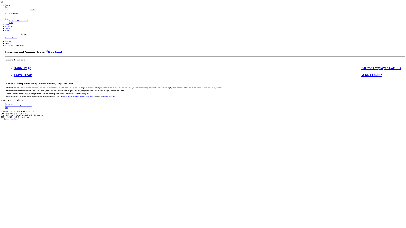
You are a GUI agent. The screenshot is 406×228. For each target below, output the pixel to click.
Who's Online (371, 75)
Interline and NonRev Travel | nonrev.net (18, 106)
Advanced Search (11, 38)
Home (7, 19)
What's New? (9, 26)
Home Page (22, 68)
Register (8, 5)
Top (6, 108)
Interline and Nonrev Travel (18, 21)
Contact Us (9, 104)
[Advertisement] (205, 75)
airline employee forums (71, 97)
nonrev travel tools (110, 97)
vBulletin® (13, 113)
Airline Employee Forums (381, 68)
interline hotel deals (86, 97)
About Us (17, 119)
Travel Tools (23, 75)
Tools (7, 30)
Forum (7, 25)
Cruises (7, 28)
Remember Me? (12, 13)
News (11, 23)
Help (6, 7)
